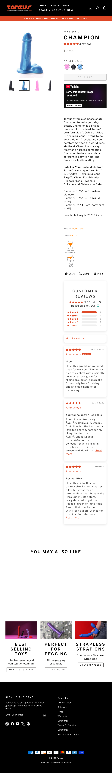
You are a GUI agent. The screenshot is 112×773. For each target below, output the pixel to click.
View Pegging (56, 670)
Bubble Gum (67, 67)
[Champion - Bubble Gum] (13, 594)
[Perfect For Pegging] (56, 630)
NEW (70, 10)
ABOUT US (58, 10)
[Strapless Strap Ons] (91, 630)
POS (43, 763)
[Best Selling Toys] (21, 630)
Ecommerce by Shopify (60, 763)
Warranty (62, 716)
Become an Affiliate (68, 734)
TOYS (43, 5)
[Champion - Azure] (20, 594)
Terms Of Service (67, 725)
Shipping (62, 707)
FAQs (60, 711)
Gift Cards (63, 720)
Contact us (63, 698)
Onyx (73, 67)
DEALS (43, 10)
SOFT (75, 31)
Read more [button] (72, 517)
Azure (80, 67)
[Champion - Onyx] (17, 594)
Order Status (65, 702)
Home (67, 31)
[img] (73, 349)
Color (73, 61)
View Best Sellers (21, 670)
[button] (71, 43)
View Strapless (90, 665)
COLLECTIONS (60, 5)
